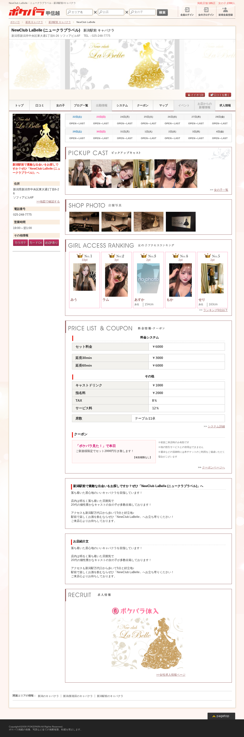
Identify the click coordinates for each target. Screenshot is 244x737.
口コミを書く (222, 94)
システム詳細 (216, 426)
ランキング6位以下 (215, 310)
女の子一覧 (221, 190)
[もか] (165, 173)
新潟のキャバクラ (48, 696)
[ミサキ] (122, 173)
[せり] (143, 173)
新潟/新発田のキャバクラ (78, 696)
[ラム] (186, 173)
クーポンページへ (213, 467)
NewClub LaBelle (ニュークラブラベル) (45, 30)
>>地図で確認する (48, 201)
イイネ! (197, 94)
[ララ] (101, 173)
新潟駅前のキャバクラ (110, 696)
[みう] (79, 173)
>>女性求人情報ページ (170, 674)
